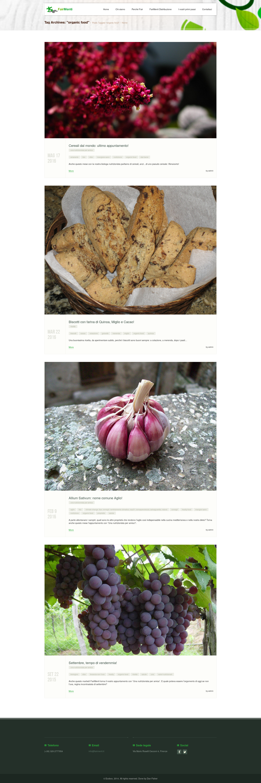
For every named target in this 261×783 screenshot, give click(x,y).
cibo (91, 157)
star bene (144, 157)
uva (152, 674)
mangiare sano (103, 157)
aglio (73, 509)
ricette (73, 326)
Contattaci (207, 9)
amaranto (74, 157)
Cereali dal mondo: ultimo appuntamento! (99, 145)
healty (111, 674)
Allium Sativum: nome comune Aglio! (95, 497)
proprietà (101, 513)
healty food (186, 509)
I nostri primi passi (187, 9)
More (71, 170)
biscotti (73, 333)
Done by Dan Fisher (148, 778)
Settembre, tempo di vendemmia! (93, 662)
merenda (116, 333)
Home (106, 9)
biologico (74, 674)
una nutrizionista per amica (82, 150)
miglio (126, 333)
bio (84, 157)
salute (111, 513)
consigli (174, 509)
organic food (131, 157)
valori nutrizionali (165, 674)
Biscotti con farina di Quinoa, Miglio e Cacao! (101, 321)
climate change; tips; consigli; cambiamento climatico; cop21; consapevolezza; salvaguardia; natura (126, 509)
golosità (105, 333)
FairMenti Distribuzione (161, 9)
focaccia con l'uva (97, 674)
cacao (83, 333)
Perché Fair (137, 9)
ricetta (134, 674)
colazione (94, 333)
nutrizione (118, 157)
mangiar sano (201, 509)
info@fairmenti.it (96, 751)
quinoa (151, 333)
